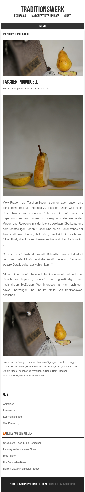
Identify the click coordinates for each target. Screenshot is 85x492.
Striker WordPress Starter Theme (29, 484)
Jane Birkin (48, 366)
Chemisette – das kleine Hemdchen (22, 442)
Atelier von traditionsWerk (65, 290)
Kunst (58, 366)
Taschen (62, 362)
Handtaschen (33, 366)
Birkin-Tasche (18, 366)
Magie (14, 370)
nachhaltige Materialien (31, 370)
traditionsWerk (42, 9)
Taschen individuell (20, 82)
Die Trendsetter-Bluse (14, 462)
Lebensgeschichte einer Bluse (19, 449)
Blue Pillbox (9, 455)
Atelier (6, 366)
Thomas (44, 88)
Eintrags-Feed (10, 410)
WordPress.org (11, 423)
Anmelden (8, 403)
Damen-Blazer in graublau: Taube (21, 468)
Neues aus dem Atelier (19, 433)
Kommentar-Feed (12, 416)
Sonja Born (51, 370)
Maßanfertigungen (47, 362)
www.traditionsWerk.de (31, 375)
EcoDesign (19, 362)
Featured (31, 362)
